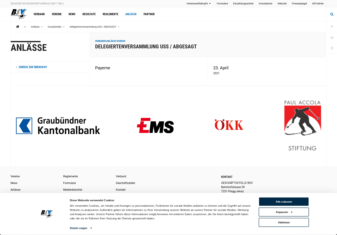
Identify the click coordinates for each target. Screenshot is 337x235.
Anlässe (131, 14)
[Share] (331, 48)
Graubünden (55, 26)
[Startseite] (20, 14)
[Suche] (331, 14)
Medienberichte (72, 189)
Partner (149, 14)
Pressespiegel (299, 3)
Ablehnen (284, 222)
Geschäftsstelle (125, 183)
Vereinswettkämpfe (197, 3)
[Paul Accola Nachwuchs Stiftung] (302, 125)
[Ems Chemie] (155, 125)
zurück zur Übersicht (32, 67)
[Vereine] (331, 26)
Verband (39, 14)
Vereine (57, 14)
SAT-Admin (318, 3)
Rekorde (282, 3)
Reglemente (110, 14)
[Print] (331, 37)
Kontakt (120, 189)
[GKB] (58, 125)
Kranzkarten (265, 3)
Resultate (89, 14)
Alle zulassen (284, 201)
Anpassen (282, 212)
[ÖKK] (229, 126)
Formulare (222, 3)
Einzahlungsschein (243, 3)
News (72, 14)
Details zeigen (78, 228)
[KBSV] (18, 26)
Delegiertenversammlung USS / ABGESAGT (93, 26)
